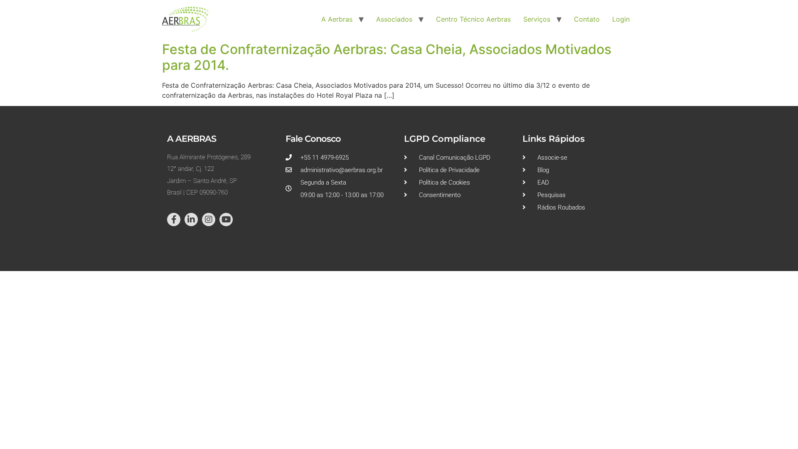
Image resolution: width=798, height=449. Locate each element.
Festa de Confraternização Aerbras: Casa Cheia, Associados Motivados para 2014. (386, 57)
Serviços (536, 19)
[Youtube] (226, 219)
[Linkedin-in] (191, 219)
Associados (394, 19)
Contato (587, 19)
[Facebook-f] (173, 219)
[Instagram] (208, 219)
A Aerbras (336, 19)
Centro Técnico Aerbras (473, 19)
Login (621, 19)
